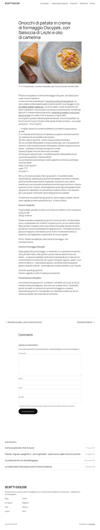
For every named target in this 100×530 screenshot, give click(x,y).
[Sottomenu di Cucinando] (49, 3)
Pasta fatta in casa (48, 86)
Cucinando (38, 86)
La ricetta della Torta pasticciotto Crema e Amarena (28, 467)
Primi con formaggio (61, 86)
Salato (76, 86)
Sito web (21, 397)
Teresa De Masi (29, 86)
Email (21, 388)
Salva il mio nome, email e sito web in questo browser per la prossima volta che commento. (48, 406)
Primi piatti (71, 86)
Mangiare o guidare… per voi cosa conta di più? (25, 322)
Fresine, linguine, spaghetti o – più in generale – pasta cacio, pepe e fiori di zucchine (42, 454)
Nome (21, 379)
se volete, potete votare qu (31, 106)
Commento (22, 353)
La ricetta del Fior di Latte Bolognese (21, 460)
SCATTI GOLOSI (12, 3)
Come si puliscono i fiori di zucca (19, 448)
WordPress (92, 524)
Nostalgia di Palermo (84, 322)
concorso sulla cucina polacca (59, 101)
